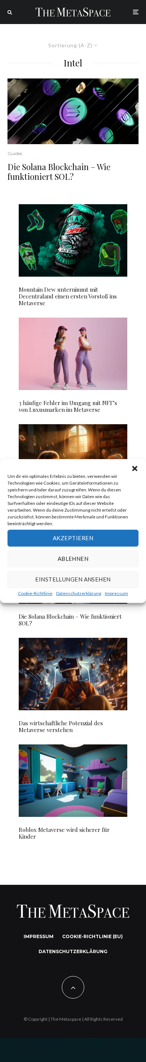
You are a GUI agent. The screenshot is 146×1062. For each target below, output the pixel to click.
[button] (135, 468)
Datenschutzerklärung (78, 593)
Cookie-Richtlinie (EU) (92, 936)
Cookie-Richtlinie (35, 593)
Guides (14, 153)
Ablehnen (73, 558)
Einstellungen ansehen (72, 579)
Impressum (116, 593)
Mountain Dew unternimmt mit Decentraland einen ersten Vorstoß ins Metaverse (68, 296)
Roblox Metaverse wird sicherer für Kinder (64, 833)
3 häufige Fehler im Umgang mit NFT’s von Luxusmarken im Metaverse (68, 406)
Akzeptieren (73, 538)
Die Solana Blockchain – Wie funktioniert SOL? (58, 172)
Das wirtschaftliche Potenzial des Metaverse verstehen (61, 726)
